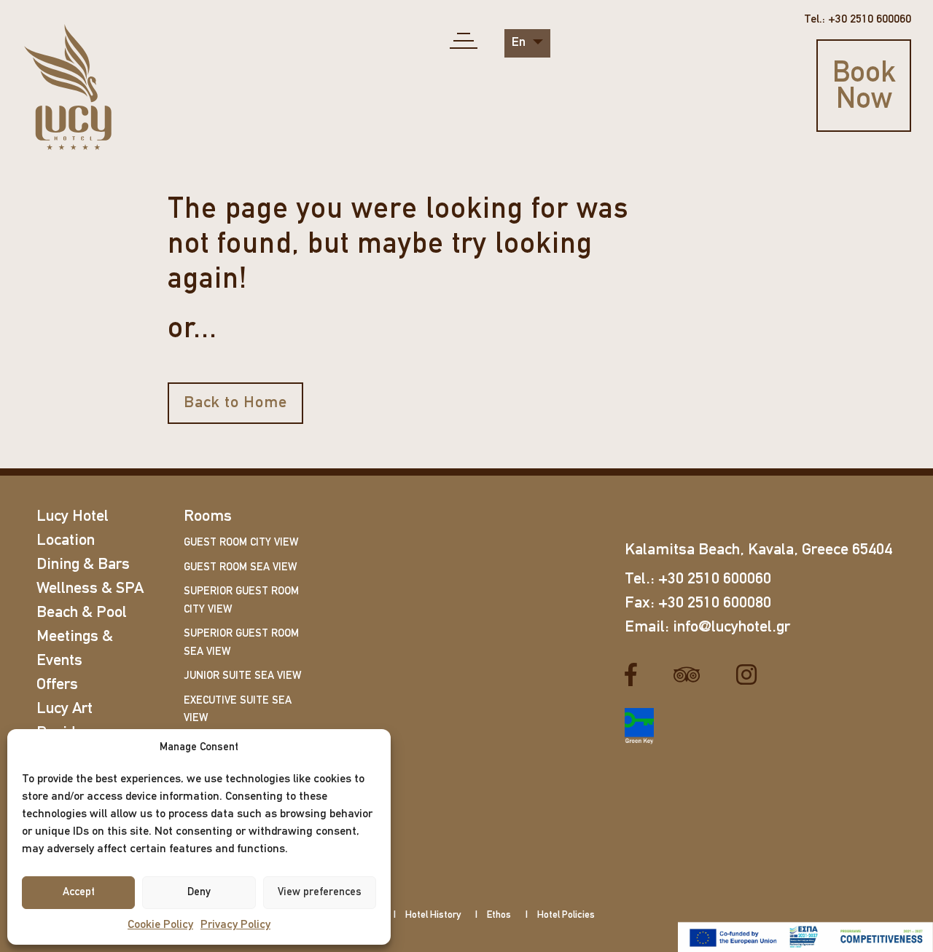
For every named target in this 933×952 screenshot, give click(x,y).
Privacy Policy (235, 925)
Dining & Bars (83, 564)
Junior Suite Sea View (242, 676)
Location (65, 540)
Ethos (499, 915)
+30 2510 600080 (714, 603)
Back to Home (235, 403)
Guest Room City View (241, 543)
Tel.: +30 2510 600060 (857, 19)
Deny (199, 892)
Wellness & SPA (90, 589)
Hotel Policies (566, 915)
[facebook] (636, 674)
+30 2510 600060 (714, 579)
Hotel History (433, 915)
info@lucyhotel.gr (731, 627)
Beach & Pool (81, 613)
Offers (57, 685)
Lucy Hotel (72, 516)
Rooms (208, 516)
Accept (79, 892)
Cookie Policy (160, 925)
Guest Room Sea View (240, 567)
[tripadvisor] (692, 674)
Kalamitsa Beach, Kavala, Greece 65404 (758, 550)
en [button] (520, 43)
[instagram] (752, 674)
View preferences (320, 892)
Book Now (864, 87)
